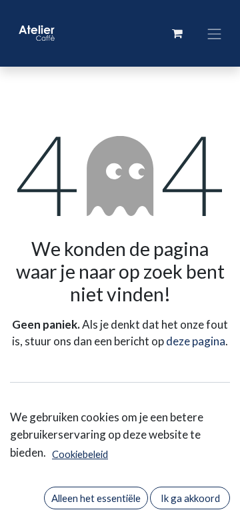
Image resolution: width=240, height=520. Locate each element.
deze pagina (195, 341)
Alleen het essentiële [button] (96, 498)
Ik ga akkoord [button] (190, 498)
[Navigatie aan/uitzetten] (215, 33)
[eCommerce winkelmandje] (177, 33)
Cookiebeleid (80, 454)
